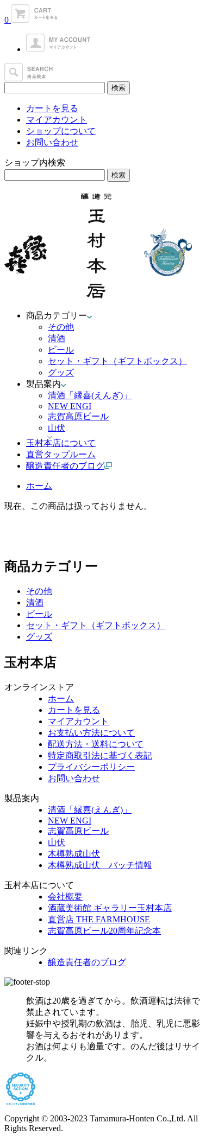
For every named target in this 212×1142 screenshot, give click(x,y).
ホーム (39, 485)
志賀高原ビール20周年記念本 (104, 930)
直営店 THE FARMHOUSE (99, 919)
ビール (61, 349)
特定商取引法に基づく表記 (100, 755)
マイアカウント (56, 119)
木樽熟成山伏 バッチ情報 (100, 865)
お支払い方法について (91, 732)
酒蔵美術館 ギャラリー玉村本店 (110, 908)
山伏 (56, 842)
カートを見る (52, 108)
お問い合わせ (52, 142)
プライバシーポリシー (91, 766)
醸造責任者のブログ (87, 962)
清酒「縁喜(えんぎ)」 (90, 395)
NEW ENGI (69, 406)
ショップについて (61, 131)
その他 (61, 326)
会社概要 (65, 896)
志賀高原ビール (78, 416)
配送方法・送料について (96, 744)
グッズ (61, 372)
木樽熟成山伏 (74, 853)
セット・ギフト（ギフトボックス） (117, 361)
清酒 (56, 338)
